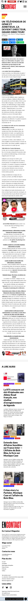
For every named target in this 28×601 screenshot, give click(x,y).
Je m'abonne (12, 1)
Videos (4, 16)
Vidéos (3, 570)
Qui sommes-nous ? (6, 575)
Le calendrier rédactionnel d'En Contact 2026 (12, 577)
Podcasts (4, 14)
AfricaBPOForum (6, 593)
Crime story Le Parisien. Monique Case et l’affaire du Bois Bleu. (13, 494)
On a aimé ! (6, 436)
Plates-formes (5, 567)
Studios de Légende (9, 383)
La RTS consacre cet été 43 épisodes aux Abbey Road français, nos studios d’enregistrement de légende (14, 397)
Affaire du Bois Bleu (9, 438)
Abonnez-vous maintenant (14, 599)
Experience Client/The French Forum (10, 591)
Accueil (3, 561)
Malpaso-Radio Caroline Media (9, 595)
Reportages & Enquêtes (7, 565)
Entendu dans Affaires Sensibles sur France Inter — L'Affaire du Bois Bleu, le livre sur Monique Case (13, 449)
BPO (3, 18)
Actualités (18, 383)
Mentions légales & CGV (7, 580)
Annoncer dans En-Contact (8, 578)
